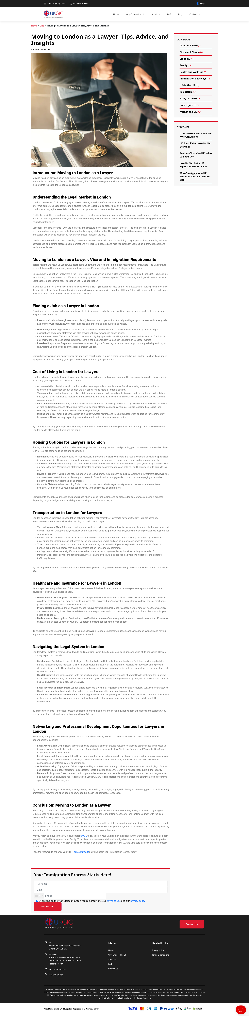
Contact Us (194, 14)
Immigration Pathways (193, 78)
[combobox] (39, 896)
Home (116, 14)
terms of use (114, 900)
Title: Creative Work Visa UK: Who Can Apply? (196, 135)
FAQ (169, 14)
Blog (180, 14)
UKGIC (83, 835)
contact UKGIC (81, 852)
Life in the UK (187, 85)
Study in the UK (188, 98)
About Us (156, 14)
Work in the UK (188, 111)
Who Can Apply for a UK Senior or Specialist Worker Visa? (195, 176)
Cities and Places (189, 52)
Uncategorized (188, 105)
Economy (185, 58)
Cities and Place (189, 45)
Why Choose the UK (135, 14)
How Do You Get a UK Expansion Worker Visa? (193, 165)
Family (183, 65)
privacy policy (137, 900)
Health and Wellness (191, 72)
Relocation (186, 91)
